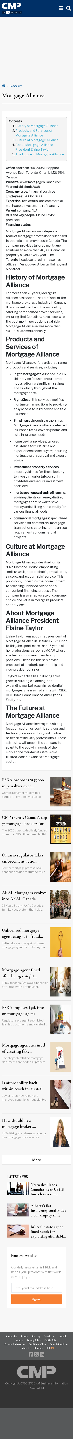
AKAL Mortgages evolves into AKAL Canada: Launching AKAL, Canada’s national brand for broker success (24, 896)
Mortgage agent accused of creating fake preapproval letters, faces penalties (24, 1048)
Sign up (36, 1299)
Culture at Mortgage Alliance (37, 140)
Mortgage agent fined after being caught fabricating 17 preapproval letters (25, 973)
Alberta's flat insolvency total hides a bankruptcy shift (48, 1210)
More (36, 1160)
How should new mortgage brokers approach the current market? (21, 1124)
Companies (16, 86)
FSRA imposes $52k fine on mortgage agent (23, 1010)
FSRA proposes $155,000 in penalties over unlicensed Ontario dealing (23, 783)
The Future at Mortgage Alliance (40, 154)
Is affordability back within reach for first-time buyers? (25, 1086)
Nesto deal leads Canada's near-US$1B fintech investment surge (47, 1189)
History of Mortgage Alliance (37, 126)
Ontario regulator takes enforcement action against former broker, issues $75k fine (22, 858)
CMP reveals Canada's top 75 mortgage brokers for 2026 (24, 821)
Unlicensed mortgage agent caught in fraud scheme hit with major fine (21, 934)
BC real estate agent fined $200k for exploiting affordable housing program (48, 1232)
